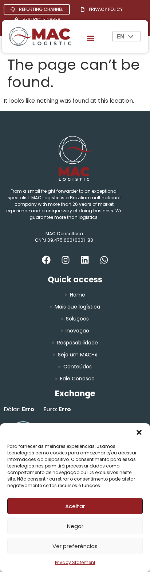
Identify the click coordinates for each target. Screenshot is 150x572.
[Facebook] (46, 260)
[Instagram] (65, 260)
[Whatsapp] (104, 260)
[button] (139, 432)
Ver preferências (75, 546)
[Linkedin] (85, 260)
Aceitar (75, 506)
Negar (75, 526)
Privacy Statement (75, 562)
